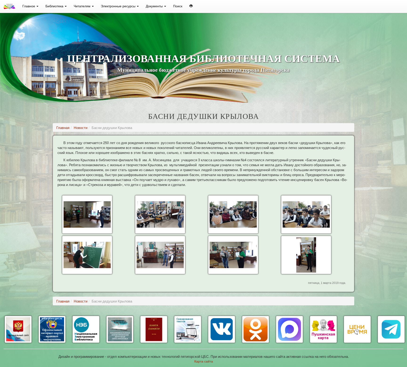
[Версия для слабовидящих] (191, 6)
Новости (80, 127)
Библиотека (54, 6)
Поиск (177, 6)
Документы (155, 6)
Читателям (82, 6)
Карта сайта (203, 361)
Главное (29, 6)
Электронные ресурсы (118, 6)
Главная (62, 127)
